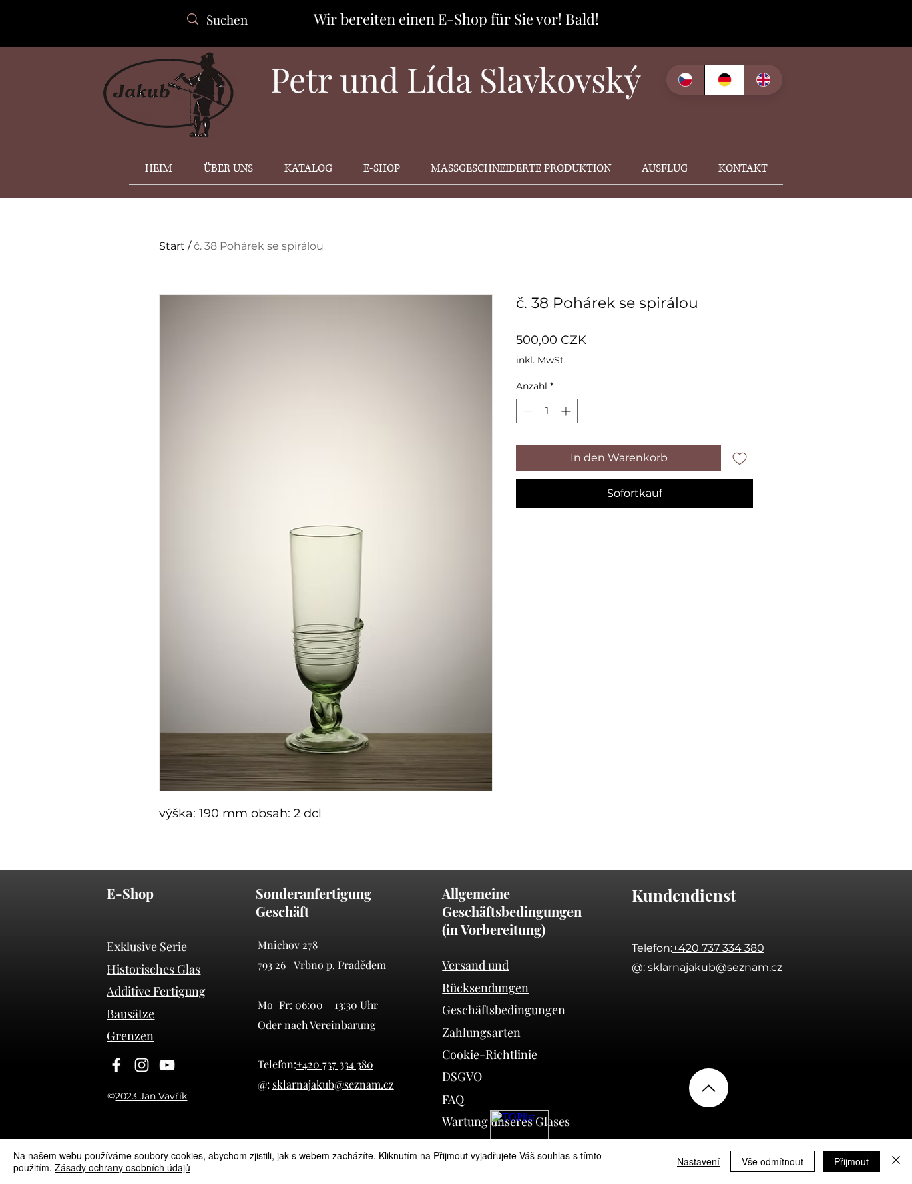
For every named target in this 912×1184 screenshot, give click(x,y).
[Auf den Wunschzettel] (739, 458)
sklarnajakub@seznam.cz (333, 1084)
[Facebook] (116, 1065)
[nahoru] (708, 1087)
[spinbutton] (547, 411)
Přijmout (851, 1161)
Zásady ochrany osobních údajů (122, 1167)
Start (172, 246)
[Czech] (685, 80)
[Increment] (567, 411)
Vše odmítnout (772, 1161)
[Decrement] (526, 411)
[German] (723, 80)
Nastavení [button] (698, 1161)
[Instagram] (141, 1065)
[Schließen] (896, 1161)
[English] (763, 80)
